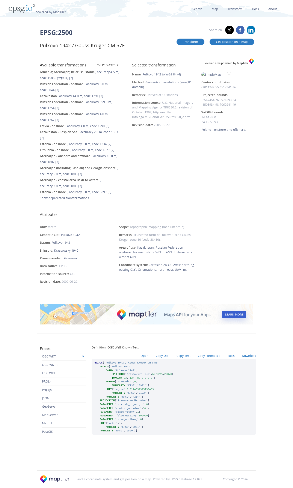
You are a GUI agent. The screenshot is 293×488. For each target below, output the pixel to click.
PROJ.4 (46, 381)
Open (144, 356)
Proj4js (47, 390)
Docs (255, 9)
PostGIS (47, 431)
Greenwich (72, 258)
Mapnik (47, 423)
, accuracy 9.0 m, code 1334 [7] (75, 144)
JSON (45, 398)
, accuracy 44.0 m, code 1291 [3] (71, 96)
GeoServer (49, 406)
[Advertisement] (146, 459)
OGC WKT (49, 356)
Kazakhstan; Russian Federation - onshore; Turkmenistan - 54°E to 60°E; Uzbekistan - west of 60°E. (155, 252)
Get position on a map (232, 42)
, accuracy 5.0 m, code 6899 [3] (75, 192)
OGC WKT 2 (50, 365)
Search (197, 9)
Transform (235, 9)
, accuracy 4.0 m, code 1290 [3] (74, 126)
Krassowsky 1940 (66, 250)
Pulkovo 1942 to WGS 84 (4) (161, 74)
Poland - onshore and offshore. (223, 130)
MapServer (50, 415)
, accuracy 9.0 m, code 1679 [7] (77, 150)
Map (215, 9)
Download (249, 356)
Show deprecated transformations (64, 198)
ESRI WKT (49, 373)
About (272, 9)
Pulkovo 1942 (70, 235)
